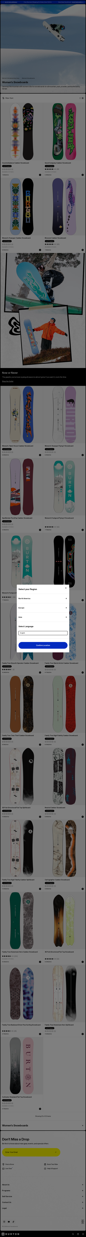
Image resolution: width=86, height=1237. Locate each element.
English (22, 633)
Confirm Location (43, 645)
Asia (20, 617)
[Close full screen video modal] (66, 588)
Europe (21, 608)
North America (24, 598)
